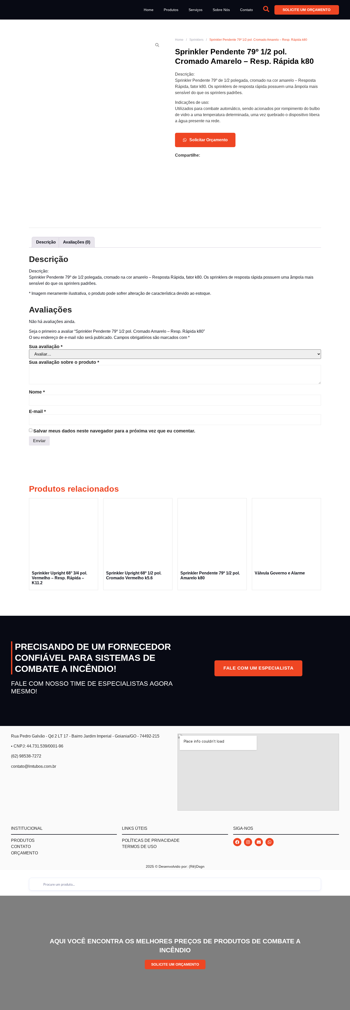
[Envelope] (259, 842)
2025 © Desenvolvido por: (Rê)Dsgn (175, 866)
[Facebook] (237, 842)
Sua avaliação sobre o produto (64, 362)
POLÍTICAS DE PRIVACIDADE (151, 840)
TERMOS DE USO (139, 846)
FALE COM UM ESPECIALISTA (258, 668)
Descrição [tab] (46, 242)
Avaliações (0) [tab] (76, 242)
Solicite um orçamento (307, 10)
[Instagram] (248, 842)
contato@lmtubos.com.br (33, 766)
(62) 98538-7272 (26, 756)
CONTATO (21, 846)
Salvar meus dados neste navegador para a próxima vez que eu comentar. (114, 431)
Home (148, 10)
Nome (37, 392)
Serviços (195, 10)
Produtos (171, 10)
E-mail (37, 411)
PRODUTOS (23, 840)
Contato (246, 10)
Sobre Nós (221, 10)
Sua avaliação (46, 346)
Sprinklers (196, 40)
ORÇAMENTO (24, 853)
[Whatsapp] (269, 842)
